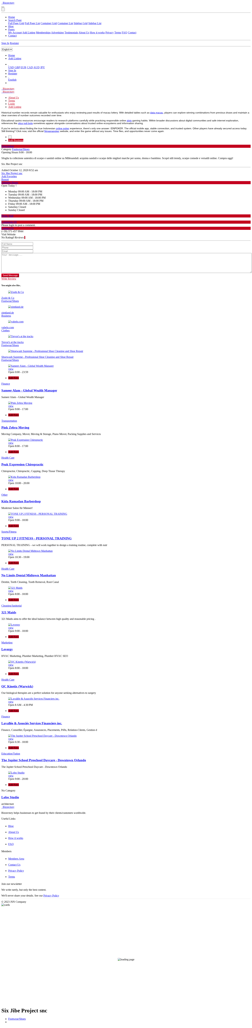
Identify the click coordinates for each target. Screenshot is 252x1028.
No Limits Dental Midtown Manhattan (28, 575)
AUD (36, 67)
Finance (5, 383)
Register (14, 43)
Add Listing (28, 32)
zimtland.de (7, 312)
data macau (156, 112)
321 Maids (8, 612)
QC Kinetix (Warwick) (17, 686)
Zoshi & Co (7, 297)
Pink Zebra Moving (15, 427)
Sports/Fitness (8, 531)
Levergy (7, 649)
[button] (8, 64)
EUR (23, 67)
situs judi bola (25, 123)
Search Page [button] (15, 20)
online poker (62, 128)
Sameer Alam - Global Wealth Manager (29, 390)
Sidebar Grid (81, 23)
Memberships (43, 32)
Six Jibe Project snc (11, 173)
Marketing (7, 642)
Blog (11, 26)
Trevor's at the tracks (12, 342)
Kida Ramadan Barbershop (21, 501)
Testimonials (71, 32)
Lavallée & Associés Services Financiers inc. (31, 723)
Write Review (8, 278)
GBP (17, 67)
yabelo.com (7, 327)
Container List (65, 23)
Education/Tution (10, 753)
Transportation (9, 420)
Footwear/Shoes (17, 1018)
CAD (30, 67)
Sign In (5, 43)
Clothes (5, 330)
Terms (117, 32)
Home (11, 17)
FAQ (124, 32)
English (12, 79)
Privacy (109, 32)
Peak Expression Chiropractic (22, 464)
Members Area (16, 858)
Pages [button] (11, 29)
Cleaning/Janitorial (11, 605)
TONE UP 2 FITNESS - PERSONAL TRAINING (36, 538)
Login (11, 103)
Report (5, 179)
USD (11, 67)
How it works (97, 32)
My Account (15, 32)
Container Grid (49, 23)
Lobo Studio (10, 797)
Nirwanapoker (51, 131)
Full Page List (32, 23)
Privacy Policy (16, 870)
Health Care (7, 457)
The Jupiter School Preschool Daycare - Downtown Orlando (43, 760)
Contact (132, 32)
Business (6, 315)
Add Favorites (9, 176)
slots (129, 120)
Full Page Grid (16, 23)
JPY (42, 67)
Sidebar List (94, 23)
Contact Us (14, 864)
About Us (84, 32)
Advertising (57, 32)
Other (4, 494)
